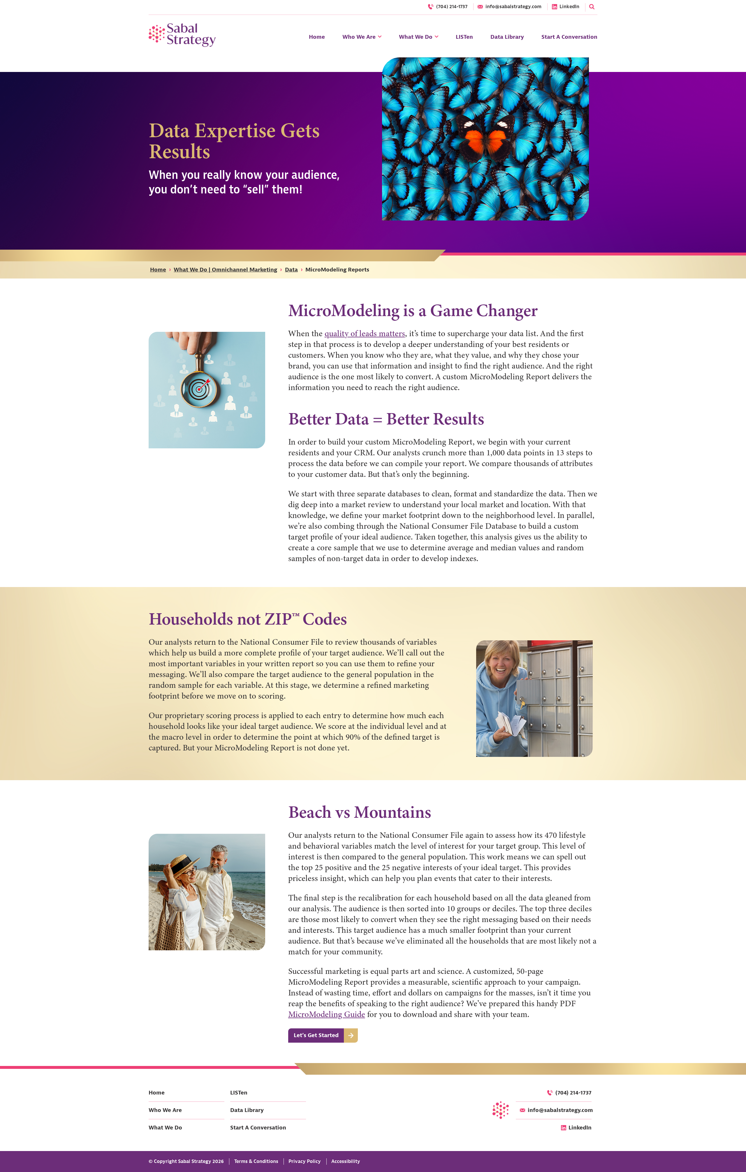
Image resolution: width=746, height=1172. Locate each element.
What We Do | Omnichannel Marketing (225, 269)
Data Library (247, 1110)
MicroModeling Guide (326, 1014)
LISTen (238, 1093)
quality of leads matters (365, 333)
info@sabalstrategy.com (560, 1110)
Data (291, 269)
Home (158, 269)
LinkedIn (580, 1128)
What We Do (165, 1128)
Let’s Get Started (316, 1035)
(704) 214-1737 (573, 1093)
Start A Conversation (258, 1128)
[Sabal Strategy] (182, 35)
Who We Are (165, 1110)
